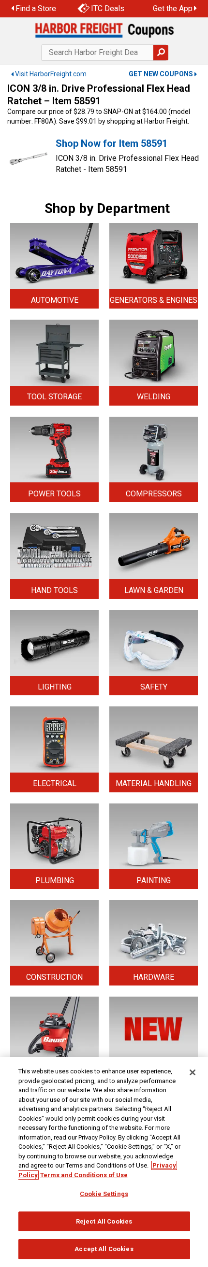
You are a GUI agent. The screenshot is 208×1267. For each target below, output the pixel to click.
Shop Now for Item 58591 (111, 143)
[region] (104, 1162)
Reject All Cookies (104, 1221)
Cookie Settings (104, 1193)
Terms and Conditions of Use (84, 1175)
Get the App (173, 8)
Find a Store (35, 8)
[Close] (192, 1072)
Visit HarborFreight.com (51, 74)
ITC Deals (107, 8)
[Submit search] (160, 52)
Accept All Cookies (103, 1249)
